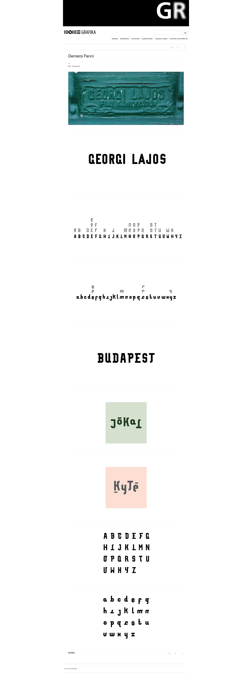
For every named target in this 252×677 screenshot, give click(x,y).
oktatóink (135, 39)
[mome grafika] (80, 33)
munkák (115, 39)
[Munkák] (173, 47)
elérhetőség (147, 39)
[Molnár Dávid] (184, 47)
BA (69, 66)
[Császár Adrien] (179, 47)
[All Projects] (170, 653)
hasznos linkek (161, 39)
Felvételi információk (179, 39)
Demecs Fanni (81, 56)
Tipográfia (76, 66)
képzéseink (124, 39)
